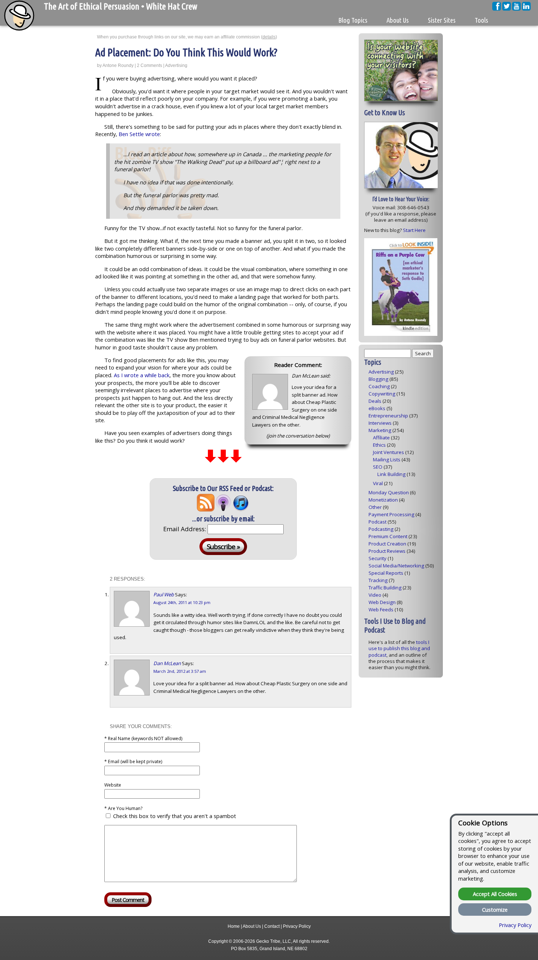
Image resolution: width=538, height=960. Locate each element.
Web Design (382, 602)
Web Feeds (381, 609)
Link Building (391, 474)
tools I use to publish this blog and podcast (399, 648)
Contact (272, 926)
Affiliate (381, 437)
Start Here (414, 230)
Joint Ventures (388, 452)
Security (377, 558)
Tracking (378, 580)
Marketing (380, 430)
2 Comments (149, 65)
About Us (252, 926)
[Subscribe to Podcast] (223, 509)
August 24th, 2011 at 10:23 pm (181, 602)
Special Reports (386, 573)
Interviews (380, 423)
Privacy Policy (297, 926)
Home (234, 926)
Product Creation (387, 543)
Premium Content (388, 536)
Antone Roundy (118, 65)
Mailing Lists (386, 459)
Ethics (379, 445)
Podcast (377, 521)
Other (375, 507)
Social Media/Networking (396, 565)
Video (375, 595)
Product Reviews (387, 551)
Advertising (176, 65)
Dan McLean (167, 663)
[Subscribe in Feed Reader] (205, 509)
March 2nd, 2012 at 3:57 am (179, 671)
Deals (375, 401)
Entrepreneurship (388, 415)
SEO (377, 467)
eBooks (377, 408)
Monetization (383, 499)
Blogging (378, 379)
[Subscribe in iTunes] (241, 509)
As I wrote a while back (141, 375)
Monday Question (389, 492)
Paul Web (163, 594)
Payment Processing (391, 514)
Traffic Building (385, 587)
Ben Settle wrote (139, 134)
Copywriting (382, 393)
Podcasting (381, 529)
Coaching (379, 386)
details (269, 37)
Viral (378, 483)
